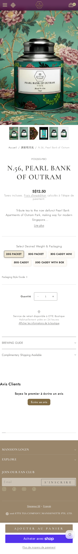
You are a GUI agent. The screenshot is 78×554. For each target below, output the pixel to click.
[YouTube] (26, 490)
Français (47, 506)
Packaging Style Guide (13, 277)
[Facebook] (16, 490)
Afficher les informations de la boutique (39, 323)
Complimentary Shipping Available (22, 355)
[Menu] (4, 5)
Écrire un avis (39, 402)
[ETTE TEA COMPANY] (39, 5)
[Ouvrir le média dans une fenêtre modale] (39, 66)
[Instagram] (6, 490)
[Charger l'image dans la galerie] (13, 133)
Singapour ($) (33, 506)
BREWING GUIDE (12, 343)
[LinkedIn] (36, 490)
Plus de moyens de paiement (39, 547)
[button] (13, 5)
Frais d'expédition (35, 195)
